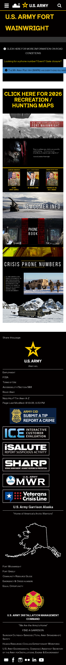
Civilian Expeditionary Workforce (41, 643)
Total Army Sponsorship (47, 635)
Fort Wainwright (12, 566)
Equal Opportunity (13, 586)
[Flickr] (27, 659)
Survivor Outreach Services (18, 635)
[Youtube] (41, 659)
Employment (9, 372)
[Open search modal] (59, 5)
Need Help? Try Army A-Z (16, 398)
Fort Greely (9, 571)
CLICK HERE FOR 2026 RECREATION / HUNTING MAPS (33, 100)
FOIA (5, 377)
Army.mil (33, 366)
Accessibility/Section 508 (17, 387)
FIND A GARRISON (33, 630)
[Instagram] (20, 659)
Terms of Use (9, 382)
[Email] (6, 659)
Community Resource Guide (17, 576)
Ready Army (9, 392)
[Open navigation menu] (7, 5)
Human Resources (12, 643)
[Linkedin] (34, 659)
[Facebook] (13, 659)
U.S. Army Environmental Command (21, 648)
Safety (6, 638)
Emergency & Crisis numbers (18, 581)
